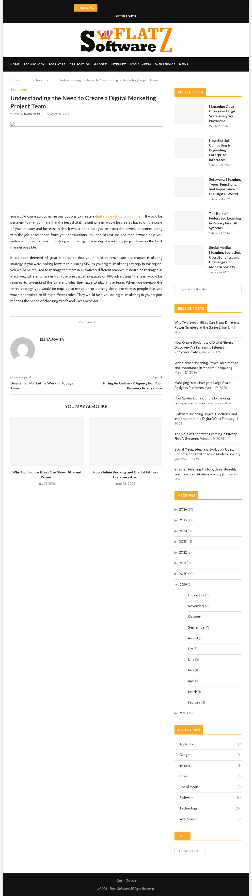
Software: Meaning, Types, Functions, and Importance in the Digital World (225, 186)
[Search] (239, 64)
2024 (183, 531)
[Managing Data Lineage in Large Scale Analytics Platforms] (189, 114)
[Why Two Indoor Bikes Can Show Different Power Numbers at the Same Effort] (47, 441)
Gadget (100, 64)
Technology (34, 64)
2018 (182, 713)
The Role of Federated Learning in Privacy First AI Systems (225, 220)
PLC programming (190, 851)
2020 (183, 574)
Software (56, 64)
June (191, 659)
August (193, 638)
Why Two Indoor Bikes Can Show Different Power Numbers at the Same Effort (206, 325)
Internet (118, 64)
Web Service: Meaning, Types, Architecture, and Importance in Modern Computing (206, 365)
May (191, 670)
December (196, 595)
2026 (183, 509)
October (194, 616)
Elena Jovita (32, 113)
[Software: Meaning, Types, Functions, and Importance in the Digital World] (189, 187)
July (190, 648)
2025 (183, 520)
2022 (183, 552)
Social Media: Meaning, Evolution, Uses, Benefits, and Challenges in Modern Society (225, 257)
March (192, 692)
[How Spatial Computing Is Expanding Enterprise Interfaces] (189, 148)
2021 (182, 563)
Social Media (140, 64)
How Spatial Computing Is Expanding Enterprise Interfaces (220, 150)
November (196, 606)
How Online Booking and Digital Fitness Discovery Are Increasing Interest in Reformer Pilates (204, 347)
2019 (183, 584)
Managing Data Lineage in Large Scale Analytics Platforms (222, 113)
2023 (183, 541)
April (191, 681)
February (194, 702)
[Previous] (102, 8)
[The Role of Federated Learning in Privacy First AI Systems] (189, 221)
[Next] (108, 8)
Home (14, 64)
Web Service (165, 64)
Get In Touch (126, 16)
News (183, 64)
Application (79, 64)
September (196, 627)
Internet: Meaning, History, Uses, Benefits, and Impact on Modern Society (205, 471)
